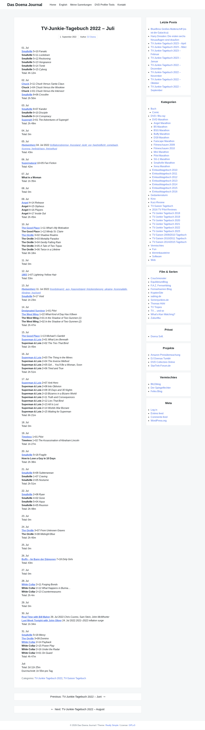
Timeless (27, 437)
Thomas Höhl (158, 303)
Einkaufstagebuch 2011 (164, 173)
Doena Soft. (157, 336)
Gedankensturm (159, 195)
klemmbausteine (161, 253)
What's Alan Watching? (163, 314)
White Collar (28, 584)
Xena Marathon (162, 166)
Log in (154, 410)
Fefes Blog (156, 391)
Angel (25, 202)
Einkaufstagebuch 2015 (164, 188)
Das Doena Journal (24, 4)
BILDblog (156, 384)
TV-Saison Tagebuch (75, 678)
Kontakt (122, 4)
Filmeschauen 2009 (164, 144)
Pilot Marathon (161, 155)
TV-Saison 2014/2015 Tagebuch (169, 242)
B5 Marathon (160, 126)
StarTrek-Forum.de (161, 365)
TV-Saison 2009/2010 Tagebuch (169, 235)
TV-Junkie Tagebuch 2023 (166, 231)
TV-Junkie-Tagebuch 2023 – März (169, 47)
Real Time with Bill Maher (36, 617)
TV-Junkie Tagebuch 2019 (166, 217)
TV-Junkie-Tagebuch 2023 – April (168, 43)
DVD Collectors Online (163, 362)
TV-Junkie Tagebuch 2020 (166, 220)
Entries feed (157, 413)
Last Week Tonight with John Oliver (42, 620)
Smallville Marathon (164, 162)
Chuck (25, 84)
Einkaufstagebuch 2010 (164, 170)
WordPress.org (159, 420)
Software (157, 256)
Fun (154, 249)
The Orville (28, 235)
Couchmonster (158, 278)
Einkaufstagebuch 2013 (164, 180)
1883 (24, 274)
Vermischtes (157, 245)
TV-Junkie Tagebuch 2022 (48, 678)
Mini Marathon (161, 152)
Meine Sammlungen (81, 4)
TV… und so (157, 310)
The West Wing (30, 314)
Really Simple (112, 725)
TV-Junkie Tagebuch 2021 (166, 224)
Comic (155, 112)
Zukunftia (156, 318)
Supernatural (29, 163)
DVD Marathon (160, 119)
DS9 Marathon (161, 137)
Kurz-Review (157, 202)
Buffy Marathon (162, 134)
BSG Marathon (161, 130)
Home (53, 4)
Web (153, 260)
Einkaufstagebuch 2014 (164, 184)
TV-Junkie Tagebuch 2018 (166, 213)
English (63, 4)
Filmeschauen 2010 (164, 148)
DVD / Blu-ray (158, 116)
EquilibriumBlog (159, 282)
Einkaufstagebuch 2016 (164, 191)
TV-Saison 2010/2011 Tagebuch (169, 238)
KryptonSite (157, 292)
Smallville (27, 51)
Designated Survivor (33, 310)
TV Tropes (156, 307)
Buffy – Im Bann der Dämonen (39, 559)
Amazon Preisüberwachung (165, 355)
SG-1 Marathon (162, 159)
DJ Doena (91, 37)
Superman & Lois (31, 339)
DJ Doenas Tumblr (161, 358)
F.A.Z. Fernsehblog (161, 285)
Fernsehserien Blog (161, 289)
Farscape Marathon (164, 141)
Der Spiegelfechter (161, 387)
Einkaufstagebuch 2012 (164, 177)
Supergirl (27, 120)
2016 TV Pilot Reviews (164, 209)
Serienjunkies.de (160, 300)
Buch (153, 108)
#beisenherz (29, 145)
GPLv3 (132, 725)
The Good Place (31, 228)
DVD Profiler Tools (105, 4)
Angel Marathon (162, 123)
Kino (153, 199)
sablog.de (156, 296)
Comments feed (159, 417)
